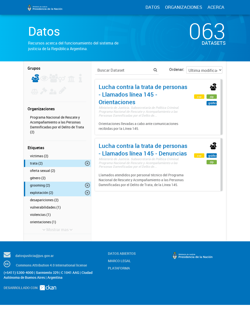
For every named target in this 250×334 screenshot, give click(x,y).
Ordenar (176, 69)
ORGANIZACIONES (183, 7)
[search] (155, 69)
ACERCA (216, 7)
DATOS (153, 7)
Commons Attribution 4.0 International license (51, 265)
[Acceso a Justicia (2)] (35, 81)
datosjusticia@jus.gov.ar (34, 255)
